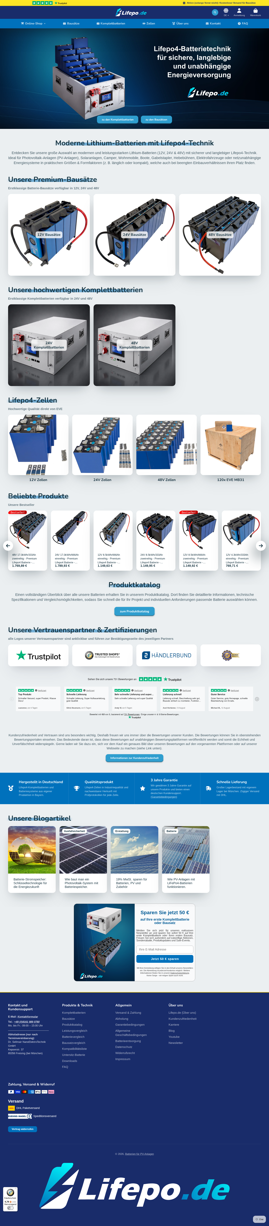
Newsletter (176, 1042)
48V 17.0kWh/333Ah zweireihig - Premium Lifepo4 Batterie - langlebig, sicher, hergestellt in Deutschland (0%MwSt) (27, 541)
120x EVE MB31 (231, 448)
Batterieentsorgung (128, 1041)
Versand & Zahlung (128, 1012)
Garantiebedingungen (130, 1024)
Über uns (182, 23)
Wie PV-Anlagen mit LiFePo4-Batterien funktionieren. (186, 859)
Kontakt (215, 23)
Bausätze (73, 23)
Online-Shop (33, 23)
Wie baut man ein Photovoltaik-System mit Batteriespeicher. (83, 859)
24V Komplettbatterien (49, 345)
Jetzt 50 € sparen (165, 959)
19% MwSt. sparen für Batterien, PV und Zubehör (134, 859)
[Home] (130, 12)
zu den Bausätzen (156, 119)
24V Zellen (102, 448)
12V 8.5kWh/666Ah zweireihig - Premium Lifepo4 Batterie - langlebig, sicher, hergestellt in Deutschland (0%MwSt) (198, 541)
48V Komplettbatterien (134, 345)
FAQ (245, 23)
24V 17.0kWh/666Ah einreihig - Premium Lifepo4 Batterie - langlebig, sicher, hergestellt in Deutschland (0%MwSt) (70, 541)
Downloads (69, 1061)
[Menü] (16, 1189)
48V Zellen (166, 448)
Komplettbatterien (113, 23)
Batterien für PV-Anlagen (139, 1153)
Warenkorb (255, 12)
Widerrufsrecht (125, 1053)
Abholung (121, 1018)
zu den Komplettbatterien (118, 119)
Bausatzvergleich (73, 1042)
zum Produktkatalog (134, 611)
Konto (239, 12)
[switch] (10, 1208)
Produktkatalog (72, 1024)
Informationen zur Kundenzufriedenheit (134, 758)
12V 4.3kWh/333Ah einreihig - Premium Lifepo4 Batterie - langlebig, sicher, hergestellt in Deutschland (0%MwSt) (241, 541)
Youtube (174, 1036)
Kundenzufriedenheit (182, 1018)
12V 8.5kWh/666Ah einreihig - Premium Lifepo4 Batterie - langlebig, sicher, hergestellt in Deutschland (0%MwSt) (113, 541)
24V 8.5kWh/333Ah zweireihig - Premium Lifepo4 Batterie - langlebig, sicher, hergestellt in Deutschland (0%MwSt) (155, 541)
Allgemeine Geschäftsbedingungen (131, 1033)
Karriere (174, 1024)
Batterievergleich (73, 1036)
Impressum (122, 1059)
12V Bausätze (49, 235)
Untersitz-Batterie (73, 1054)
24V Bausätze (134, 235)
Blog (172, 1030)
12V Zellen (38, 448)
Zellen (150, 23)
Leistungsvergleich (74, 1030)
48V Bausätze (220, 235)
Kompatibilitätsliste (74, 1048)
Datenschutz (123, 1047)
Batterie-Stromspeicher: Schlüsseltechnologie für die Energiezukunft (32, 859)
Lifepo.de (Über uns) (182, 1012)
